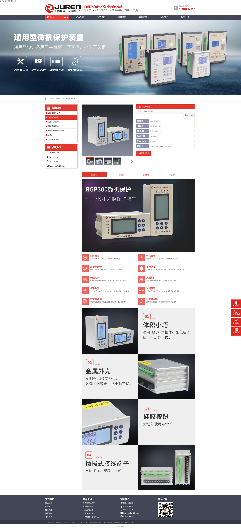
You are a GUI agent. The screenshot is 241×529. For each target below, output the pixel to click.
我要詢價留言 (144, 153)
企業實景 (164, 17)
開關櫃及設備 (53, 139)
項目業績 (122, 17)
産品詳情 (94, 175)
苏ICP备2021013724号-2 (128, 522)
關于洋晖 (101, 17)
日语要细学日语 (54, 113)
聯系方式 (185, 17)
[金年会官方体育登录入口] (63, 12)
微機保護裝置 (53, 117)
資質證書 (143, 17)
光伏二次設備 (53, 122)
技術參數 (146, 175)
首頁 (51, 98)
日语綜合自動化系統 (56, 131)
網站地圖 (117, 522)
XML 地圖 (120, 526)
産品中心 (51, 17)
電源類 (50, 135)
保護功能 (120, 175)
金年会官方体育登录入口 (8, 1)
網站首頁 (80, 17)
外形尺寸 (172, 175)
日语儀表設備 (53, 126)
